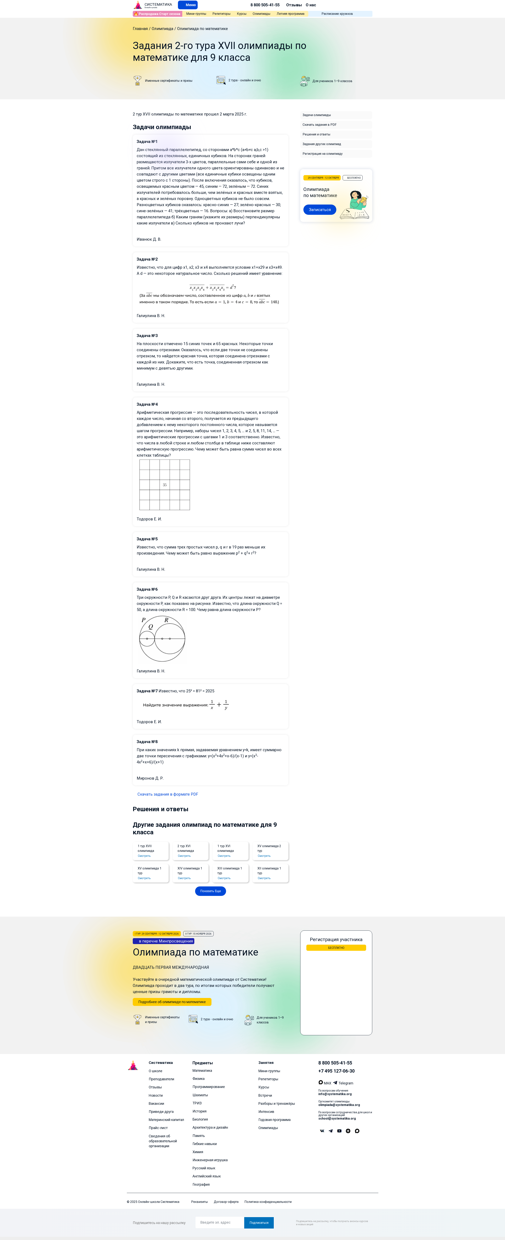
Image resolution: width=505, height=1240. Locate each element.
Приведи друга (161, 1112)
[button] (188, 5)
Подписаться (259, 1223)
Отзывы (294, 5)
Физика (199, 1079)
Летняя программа (290, 14)
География (201, 1184)
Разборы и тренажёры (276, 1103)
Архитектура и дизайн (210, 1127)
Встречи (265, 1095)
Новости (156, 1095)
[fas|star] (348, 1131)
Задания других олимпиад (322, 144)
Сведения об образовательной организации (163, 1141)
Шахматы (200, 1095)
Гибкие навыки (205, 1144)
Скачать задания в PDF (320, 125)
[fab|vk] (321, 1131)
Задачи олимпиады (317, 115)
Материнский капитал (166, 1120)
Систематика (161, 1062)
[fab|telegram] (330, 1131)
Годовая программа (274, 1120)
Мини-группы (196, 14)
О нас (311, 5)
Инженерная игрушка (210, 1160)
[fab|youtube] (339, 1131)
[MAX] (321, 1083)
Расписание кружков (337, 14)
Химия (198, 1152)
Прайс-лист (158, 1128)
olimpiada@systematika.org (339, 1105)
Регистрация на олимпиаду (323, 153)
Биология (200, 1119)
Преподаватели (161, 1079)
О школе (155, 1071)
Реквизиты (199, 1202)
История (200, 1111)
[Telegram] (336, 1083)
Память (199, 1136)
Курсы (242, 14)
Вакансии (156, 1103)
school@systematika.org (337, 1118)
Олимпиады (261, 14)
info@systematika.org (335, 1094)
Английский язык (207, 1176)
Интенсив (266, 1112)
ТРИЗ (197, 1103)
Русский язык (204, 1168)
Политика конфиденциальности (268, 1202)
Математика (202, 1070)
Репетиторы (221, 14)
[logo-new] (138, 5)
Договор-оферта (226, 1202)
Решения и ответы (316, 134)
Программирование (209, 1087)
